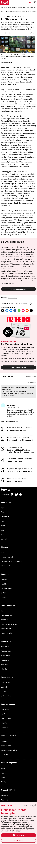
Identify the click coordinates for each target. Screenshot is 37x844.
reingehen (4, 669)
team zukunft (5, 682)
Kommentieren (13, 303)
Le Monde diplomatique (9, 750)
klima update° (5, 656)
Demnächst (5, 709)
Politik (3, 508)
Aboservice (5, 800)
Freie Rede (4, 664)
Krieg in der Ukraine (7, 557)
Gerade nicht (27, 805)
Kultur (3, 521)
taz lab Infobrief (6, 696)
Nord (2, 534)
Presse (3, 597)
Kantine (3, 773)
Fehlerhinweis (23, 303)
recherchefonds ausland (9, 624)
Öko (2, 512)
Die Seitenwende (6, 588)
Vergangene (5, 723)
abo (2, 611)
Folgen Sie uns (5, 494)
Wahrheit (4, 539)
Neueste (28, 377)
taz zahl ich (4, 620)
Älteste (34, 377)
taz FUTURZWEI (6, 746)
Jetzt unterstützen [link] (18, 289)
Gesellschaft (5, 517)
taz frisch (4, 687)
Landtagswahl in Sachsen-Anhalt (12, 561)
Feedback (4, 795)
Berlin (3, 530)
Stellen (3, 593)
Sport (3, 526)
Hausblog (4, 584)
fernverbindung (6, 651)
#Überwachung (12, 298)
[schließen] (34, 805)
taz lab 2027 (5, 727)
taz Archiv (4, 754)
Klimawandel (5, 566)
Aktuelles (4, 579)
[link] (2, 7)
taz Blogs (4, 741)
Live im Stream (6, 718)
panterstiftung (6, 629)
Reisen (3, 768)
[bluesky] (16, 495)
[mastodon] (12, 495)
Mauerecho (5, 660)
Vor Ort (3, 714)
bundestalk (5, 647)
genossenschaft (6, 615)
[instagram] (20, 495)
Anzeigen (4, 782)
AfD (2, 552)
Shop (3, 777)
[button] (34, 2)
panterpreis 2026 (7, 633)
